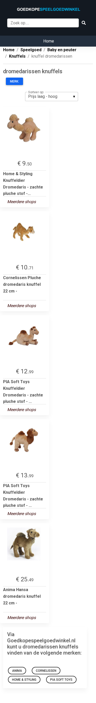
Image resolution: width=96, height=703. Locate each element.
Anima (17, 671)
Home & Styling (24, 679)
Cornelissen (46, 671)
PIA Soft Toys (61, 679)
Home (48, 41)
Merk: (14, 81)
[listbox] (51, 96)
